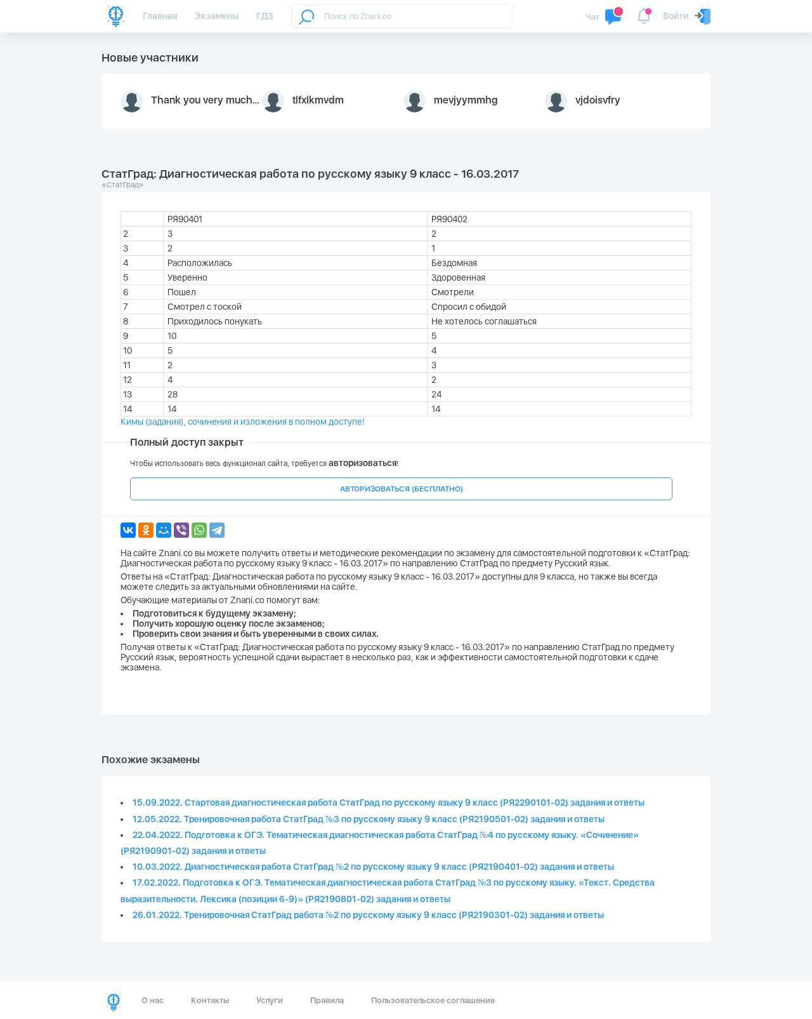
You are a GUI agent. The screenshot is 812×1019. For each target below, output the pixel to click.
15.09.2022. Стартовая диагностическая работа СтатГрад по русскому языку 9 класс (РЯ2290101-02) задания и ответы (389, 802)
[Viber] (181, 530)
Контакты (210, 1000)
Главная (160, 16)
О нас (152, 1000)
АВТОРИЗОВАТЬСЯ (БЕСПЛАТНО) (401, 488)
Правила (327, 1000)
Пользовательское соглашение (433, 1000)
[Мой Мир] (163, 530)
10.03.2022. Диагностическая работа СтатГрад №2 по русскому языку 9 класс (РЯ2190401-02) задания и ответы (373, 867)
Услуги (269, 1000)
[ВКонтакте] (128, 530)
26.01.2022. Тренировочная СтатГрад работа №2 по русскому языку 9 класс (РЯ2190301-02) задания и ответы (368, 915)
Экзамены (217, 16)
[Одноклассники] (146, 530)
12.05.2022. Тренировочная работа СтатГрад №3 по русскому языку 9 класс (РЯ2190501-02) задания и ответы (369, 819)
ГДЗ (264, 16)
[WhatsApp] (199, 530)
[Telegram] (217, 530)
